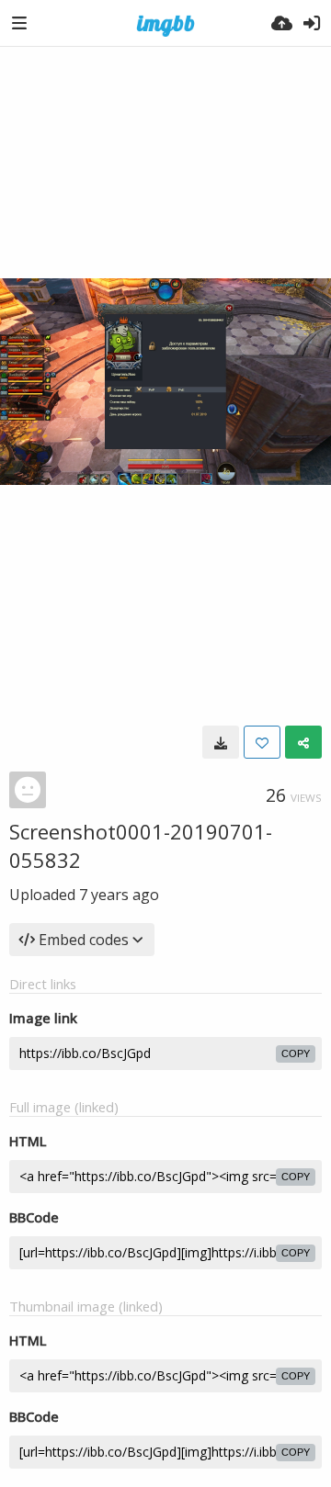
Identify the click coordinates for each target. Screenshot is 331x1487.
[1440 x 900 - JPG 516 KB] (220, 742)
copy (295, 1053)
